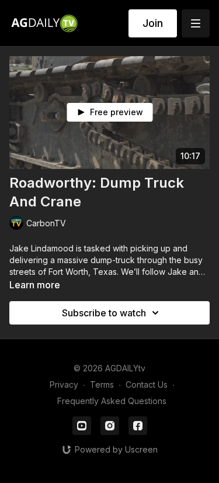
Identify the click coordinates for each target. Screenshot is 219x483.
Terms (102, 384)
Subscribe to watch (104, 313)
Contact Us (147, 384)
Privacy (64, 384)
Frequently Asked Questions (111, 401)
